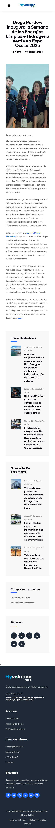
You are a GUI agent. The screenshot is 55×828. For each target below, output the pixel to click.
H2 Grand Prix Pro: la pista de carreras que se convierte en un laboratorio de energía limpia (34, 404)
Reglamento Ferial (17, 819)
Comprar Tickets (13, 752)
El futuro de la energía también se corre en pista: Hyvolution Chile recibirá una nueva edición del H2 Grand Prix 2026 (34, 437)
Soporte (27, 823)
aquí (19, 318)
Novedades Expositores (22, 602)
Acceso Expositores (14, 723)
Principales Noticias (34, 51)
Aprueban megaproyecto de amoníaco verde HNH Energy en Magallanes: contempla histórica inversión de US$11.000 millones (34, 367)
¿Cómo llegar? (12, 757)
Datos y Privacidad (37, 819)
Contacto (10, 762)
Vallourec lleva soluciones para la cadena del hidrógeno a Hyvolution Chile (34, 561)
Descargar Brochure (14, 746)
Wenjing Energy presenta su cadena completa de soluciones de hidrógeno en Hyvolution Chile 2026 (34, 497)
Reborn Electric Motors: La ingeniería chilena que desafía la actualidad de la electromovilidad (33, 531)
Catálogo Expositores (15, 729)
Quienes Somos (12, 718)
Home (17, 51)
